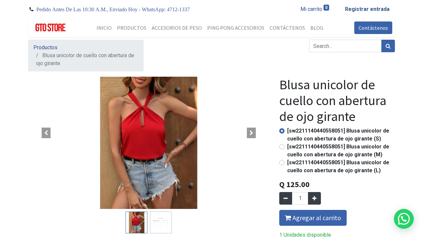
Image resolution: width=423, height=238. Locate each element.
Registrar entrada (367, 9)
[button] (46, 133)
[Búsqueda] (388, 46)
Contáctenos (373, 27)
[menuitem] (104, 27)
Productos (45, 47)
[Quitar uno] (285, 198)
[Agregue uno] (314, 198)
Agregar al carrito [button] (316, 218)
